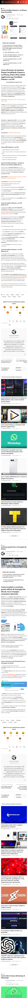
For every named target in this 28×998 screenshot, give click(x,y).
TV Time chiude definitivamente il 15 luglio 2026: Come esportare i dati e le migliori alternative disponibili (13, 528)
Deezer (17, 294)
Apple (3, 8)
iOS (22, 294)
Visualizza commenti (18, 369)
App (8, 294)
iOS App (4, 296)
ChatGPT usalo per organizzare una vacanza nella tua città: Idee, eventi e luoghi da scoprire (13, 957)
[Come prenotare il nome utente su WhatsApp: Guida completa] (14, 491)
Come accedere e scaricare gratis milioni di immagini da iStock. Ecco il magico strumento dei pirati (13, 576)
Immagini (19, 720)
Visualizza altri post (14, 337)
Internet (4, 722)
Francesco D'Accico (11, 14)
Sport (4, 822)
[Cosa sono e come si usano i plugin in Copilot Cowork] (14, 895)
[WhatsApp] (11, 18)
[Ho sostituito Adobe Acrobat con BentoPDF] (14, 920)
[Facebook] (6, 18)
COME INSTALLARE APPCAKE (14, 132)
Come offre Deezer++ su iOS (11, 52)
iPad (9, 296)
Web (15, 722)
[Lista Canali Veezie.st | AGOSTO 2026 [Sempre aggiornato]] (14, 414)
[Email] (17, 18)
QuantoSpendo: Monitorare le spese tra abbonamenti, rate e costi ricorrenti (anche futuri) (14, 399)
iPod (19, 296)
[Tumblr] (12, 18)
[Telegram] (16, 18)
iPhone (14, 296)
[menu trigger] (26, 2)
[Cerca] (23, 2)
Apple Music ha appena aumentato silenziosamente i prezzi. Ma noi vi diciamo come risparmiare (12, 851)
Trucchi (10, 722)
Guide (3, 545)
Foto (8, 720)
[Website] (24, 354)
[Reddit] (14, 18)
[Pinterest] (9, 18)
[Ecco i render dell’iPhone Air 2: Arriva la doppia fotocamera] (14, 466)
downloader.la (11, 674)
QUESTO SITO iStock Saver (15, 677)
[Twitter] (8, 18)
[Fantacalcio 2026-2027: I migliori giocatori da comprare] (14, 814)
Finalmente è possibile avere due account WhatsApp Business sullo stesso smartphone (12, 451)
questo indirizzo (5, 212)
